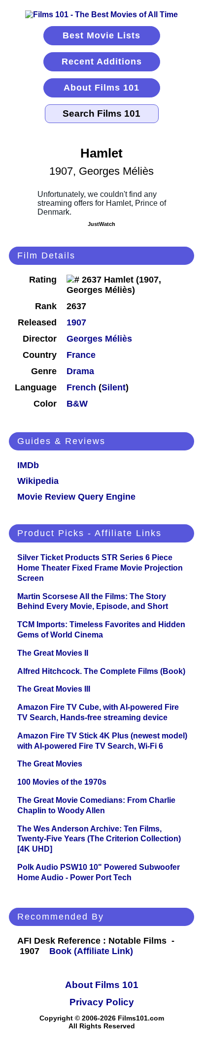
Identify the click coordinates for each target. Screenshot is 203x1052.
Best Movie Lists (101, 35)
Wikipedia (38, 481)
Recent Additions (102, 61)
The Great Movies (49, 764)
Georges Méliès (99, 339)
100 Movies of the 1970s (61, 782)
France (81, 355)
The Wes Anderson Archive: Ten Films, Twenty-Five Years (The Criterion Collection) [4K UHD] (99, 839)
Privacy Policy (101, 1002)
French (81, 387)
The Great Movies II (52, 653)
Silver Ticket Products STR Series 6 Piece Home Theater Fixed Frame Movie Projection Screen (100, 567)
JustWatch (101, 224)
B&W (77, 404)
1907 (76, 322)
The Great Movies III (53, 689)
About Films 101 (101, 88)
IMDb (28, 465)
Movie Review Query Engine (76, 497)
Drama (80, 371)
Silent (114, 387)
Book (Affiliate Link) (91, 951)
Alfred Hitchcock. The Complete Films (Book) (101, 671)
